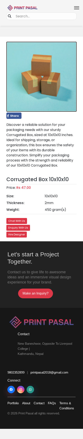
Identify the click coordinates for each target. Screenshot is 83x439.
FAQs (52, 403)
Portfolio (13, 403)
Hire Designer (16, 234)
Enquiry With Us (18, 227)
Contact (39, 403)
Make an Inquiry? (36, 293)
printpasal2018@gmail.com (49, 372)
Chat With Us (16, 221)
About (26, 403)
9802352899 (15, 372)
